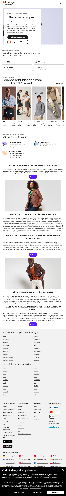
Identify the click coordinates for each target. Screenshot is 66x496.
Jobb (4, 424)
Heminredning (22, 415)
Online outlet (21, 422)
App (19, 431)
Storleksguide (37, 409)
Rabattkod (21, 428)
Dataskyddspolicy (7, 412)
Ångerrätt (5, 421)
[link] (17, 62)
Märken (20, 425)
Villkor (4, 418)
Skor (19, 409)
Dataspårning (6, 415)
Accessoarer (21, 412)
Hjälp (35, 406)
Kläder (20, 406)
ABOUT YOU (37, 419)
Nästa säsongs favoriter (24, 434)
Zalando (36, 416)
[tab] (5, 56)
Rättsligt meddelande (8, 409)
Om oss (5, 406)
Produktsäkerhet (7, 432)
